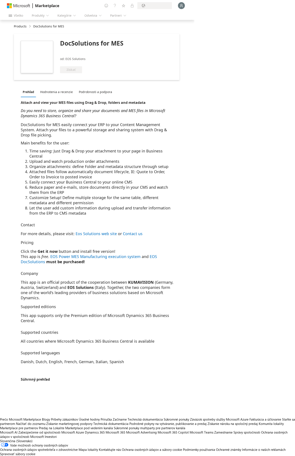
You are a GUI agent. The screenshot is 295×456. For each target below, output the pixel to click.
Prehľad (28, 92)
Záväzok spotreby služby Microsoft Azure (219, 419)
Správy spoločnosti (246, 432)
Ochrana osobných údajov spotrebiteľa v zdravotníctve (39, 449)
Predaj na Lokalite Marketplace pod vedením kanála (76, 428)
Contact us (133, 233)
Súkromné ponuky (176, 419)
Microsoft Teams (201, 432)
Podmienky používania (199, 449)
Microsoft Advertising (141, 432)
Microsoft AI (8, 432)
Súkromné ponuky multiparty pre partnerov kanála (149, 428)
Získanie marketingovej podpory (69, 423)
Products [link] (20, 26)
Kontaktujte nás (110, 449)
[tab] (29, 92)
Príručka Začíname (114, 419)
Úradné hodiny (89, 419)
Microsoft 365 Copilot (173, 432)
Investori (51, 436)
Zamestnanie (223, 432)
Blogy (46, 419)
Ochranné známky (228, 449)
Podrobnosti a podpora (95, 92)
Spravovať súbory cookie (17, 454)
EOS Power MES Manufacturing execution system (95, 256)
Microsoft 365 (115, 432)
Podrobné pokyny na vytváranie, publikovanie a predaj (168, 423)
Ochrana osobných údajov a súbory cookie (152, 449)
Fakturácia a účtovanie (265, 419)
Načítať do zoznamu (30, 423)
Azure (80, 432)
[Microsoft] (18, 5)
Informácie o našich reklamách (263, 449)
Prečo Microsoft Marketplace (20, 419)
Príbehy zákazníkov (64, 419)
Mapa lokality (88, 449)
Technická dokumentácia (145, 419)
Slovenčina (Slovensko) (16, 441)
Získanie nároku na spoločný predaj (233, 423)
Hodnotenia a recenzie (56, 92)
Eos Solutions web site (96, 233)
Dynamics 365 (95, 432)
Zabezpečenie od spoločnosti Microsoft (46, 432)
